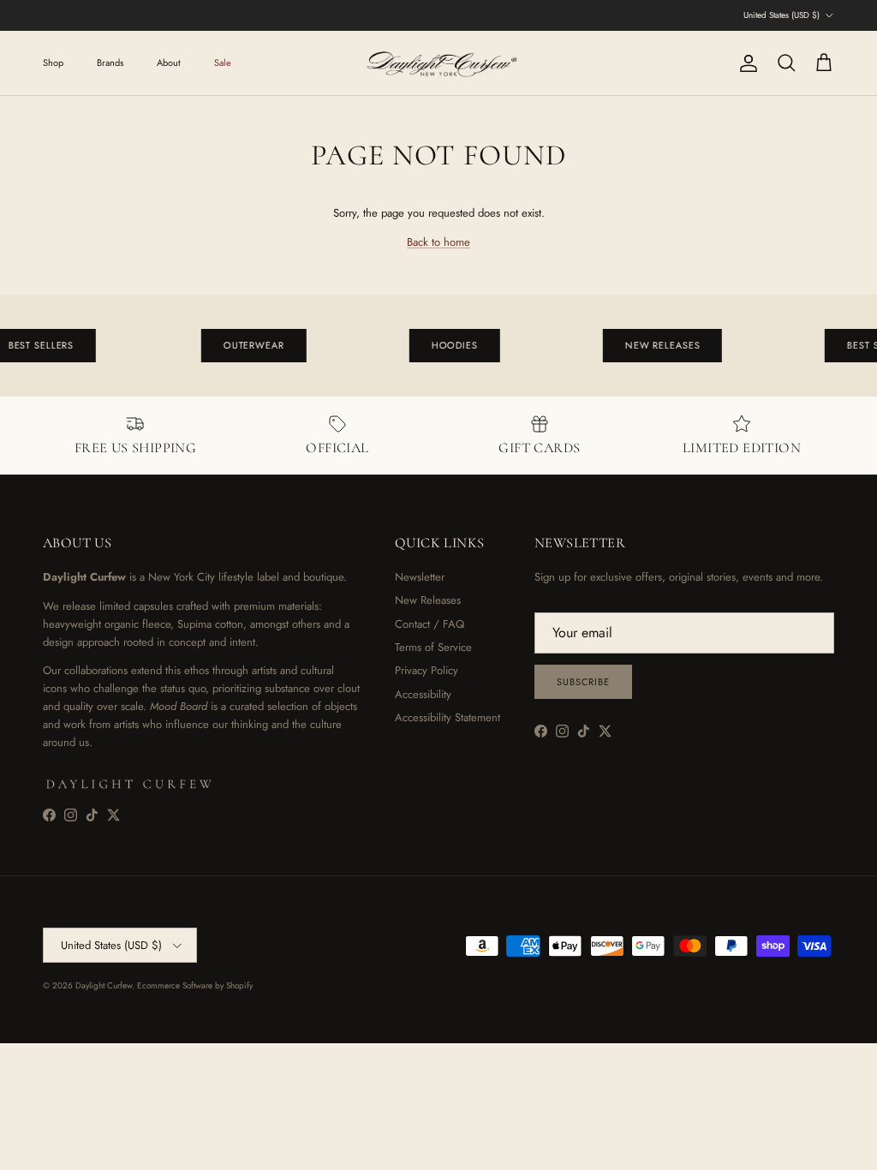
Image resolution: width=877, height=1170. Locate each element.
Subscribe (583, 682)
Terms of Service (433, 647)
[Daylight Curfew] (438, 63)
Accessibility (423, 694)
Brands (110, 62)
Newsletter (419, 577)
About (169, 62)
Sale (222, 62)
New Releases (428, 600)
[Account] (745, 63)
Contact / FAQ (429, 624)
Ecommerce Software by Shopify (195, 985)
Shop (53, 62)
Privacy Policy (426, 670)
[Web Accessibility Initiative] (7, 1150)
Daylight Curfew (103, 985)
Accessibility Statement (447, 717)
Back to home (438, 242)
